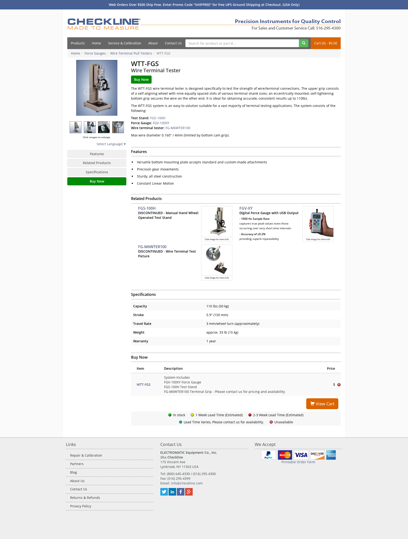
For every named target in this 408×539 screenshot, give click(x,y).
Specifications (97, 172)
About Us (77, 481)
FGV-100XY (161, 123)
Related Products (97, 163)
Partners (77, 464)
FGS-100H (157, 118)
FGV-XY (245, 208)
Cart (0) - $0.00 (325, 43)
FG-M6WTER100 (178, 128)
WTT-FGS (144, 384)
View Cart (324, 404)
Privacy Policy (80, 506)
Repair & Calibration (86, 455)
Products (78, 43)
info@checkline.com (187, 483)
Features (97, 154)
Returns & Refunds (85, 497)
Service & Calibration (124, 43)
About (153, 43)
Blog (73, 472)
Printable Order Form (298, 462)
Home (96, 43)
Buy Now (97, 181)
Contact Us (173, 43)
